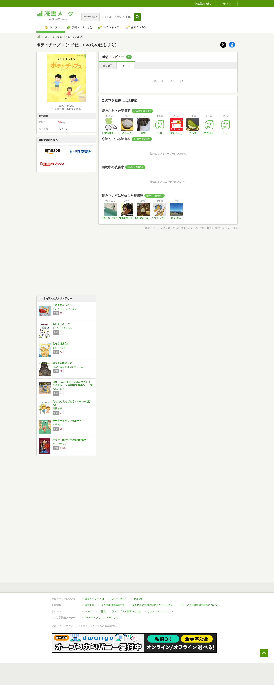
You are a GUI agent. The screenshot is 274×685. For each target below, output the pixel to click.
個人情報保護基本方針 (113, 605)
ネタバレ (125, 65)
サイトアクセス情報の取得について (198, 605)
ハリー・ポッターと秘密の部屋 (69, 439)
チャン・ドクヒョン (62, 328)
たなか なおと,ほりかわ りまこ (68, 366)
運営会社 (89, 605)
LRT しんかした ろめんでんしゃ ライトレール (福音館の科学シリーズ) (73, 384)
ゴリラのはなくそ (62, 362)
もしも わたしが (61, 324)
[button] (137, 17)
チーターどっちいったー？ (67, 420)
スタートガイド (119, 599)
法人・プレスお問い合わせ (126, 611)
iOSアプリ (112, 617)
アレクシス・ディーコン (65, 309)
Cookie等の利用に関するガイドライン (152, 605)
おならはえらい (61, 343)
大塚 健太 (57, 424)
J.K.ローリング (60, 443)
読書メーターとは (94, 599)
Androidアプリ (93, 617)
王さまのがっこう (62, 305)
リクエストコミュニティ (160, 611)
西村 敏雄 (57, 408)
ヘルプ (88, 611)
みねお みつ (58, 389)
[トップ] (38, 37)
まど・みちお (59, 347)
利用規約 (138, 599)
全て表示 (107, 65)
